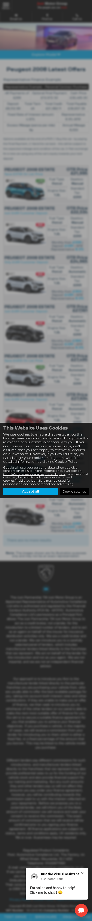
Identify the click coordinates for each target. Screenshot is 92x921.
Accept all (30, 491)
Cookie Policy (66, 462)
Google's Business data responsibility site (34, 474)
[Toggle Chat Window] (81, 910)
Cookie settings (74, 491)
